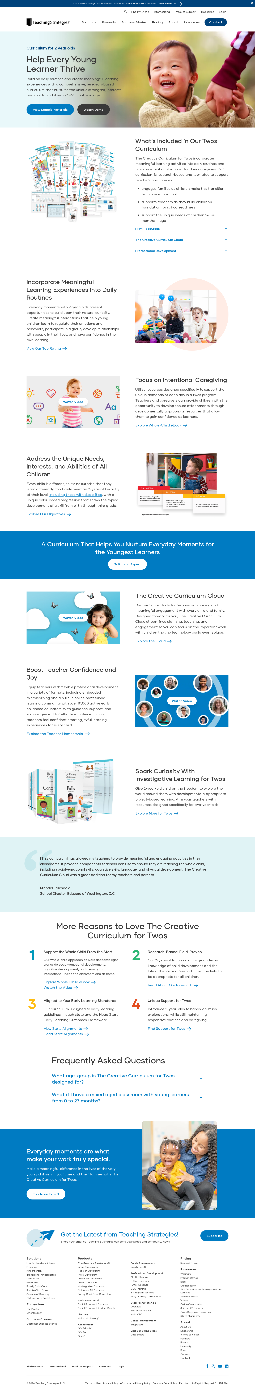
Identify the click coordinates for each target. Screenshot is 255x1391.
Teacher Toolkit (189, 1296)
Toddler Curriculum (89, 1270)
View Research (167, 3)
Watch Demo (94, 109)
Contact (215, 22)
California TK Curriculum (92, 1290)
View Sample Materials (50, 109)
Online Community (191, 1304)
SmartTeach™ (34, 1312)
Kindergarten (34, 1270)
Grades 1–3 (33, 1278)
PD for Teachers (140, 1281)
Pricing (157, 22)
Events (184, 1342)
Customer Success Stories (42, 1323)
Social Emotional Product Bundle (96, 1308)
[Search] (119, 11)
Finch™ (82, 1336)
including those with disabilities (75, 494)
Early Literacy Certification (146, 1296)
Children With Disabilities (41, 1298)
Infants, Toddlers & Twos (41, 1263)
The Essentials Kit (141, 1310)
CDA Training (138, 1288)
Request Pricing (189, 1263)
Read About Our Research (170, 985)
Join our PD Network (191, 1308)
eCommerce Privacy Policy (135, 1383)
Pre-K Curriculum (87, 1282)
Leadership (186, 1330)
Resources (192, 22)
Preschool (32, 1267)
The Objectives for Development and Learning (201, 1291)
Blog (183, 1281)
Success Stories (134, 22)
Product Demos (189, 1277)
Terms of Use (92, 1383)
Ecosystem (35, 1304)
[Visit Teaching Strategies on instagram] (213, 1366)
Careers (185, 1354)
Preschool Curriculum (90, 1278)
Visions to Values (189, 1334)
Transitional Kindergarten (41, 1274)
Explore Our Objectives (46, 514)
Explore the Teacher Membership (55, 733)
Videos (184, 1300)
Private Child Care (37, 1290)
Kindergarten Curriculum (92, 1286)
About (173, 22)
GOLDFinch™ (85, 1328)
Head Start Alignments (63, 1034)
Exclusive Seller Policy (165, 1383)
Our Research (188, 1285)
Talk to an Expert (127, 564)
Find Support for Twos (166, 1028)
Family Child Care (37, 1286)
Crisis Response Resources (195, 1312)
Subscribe (214, 1236)
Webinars (185, 1273)
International (162, 11)
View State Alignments (63, 1028)
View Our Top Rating (44, 348)
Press (183, 1350)
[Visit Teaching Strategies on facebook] (207, 1366)
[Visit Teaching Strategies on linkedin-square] (226, 1366)
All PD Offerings (139, 1277)
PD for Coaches (139, 1284)
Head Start (33, 1282)
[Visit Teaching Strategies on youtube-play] (220, 1366)
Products (109, 22)
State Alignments (190, 1316)
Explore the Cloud (150, 641)
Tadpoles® (137, 1324)
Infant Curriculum (88, 1267)
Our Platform (34, 1309)
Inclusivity (185, 1346)
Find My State (140, 11)
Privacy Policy (110, 1383)
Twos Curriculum (87, 1274)
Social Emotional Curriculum (94, 1304)
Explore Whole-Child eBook (158, 425)
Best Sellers (137, 1334)
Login (222, 11)
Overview (136, 1306)
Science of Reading (38, 1294)
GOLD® (82, 1332)
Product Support (186, 11)
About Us (185, 1326)
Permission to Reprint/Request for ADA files (203, 1383)
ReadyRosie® (138, 1267)
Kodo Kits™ (137, 1314)
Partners (185, 1338)
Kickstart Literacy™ (89, 1318)
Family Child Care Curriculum (95, 1294)
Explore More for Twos (153, 813)
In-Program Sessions (142, 1292)
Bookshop (207, 11)
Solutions (89, 22)
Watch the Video (58, 987)
